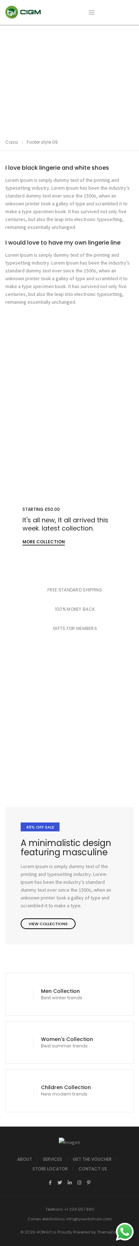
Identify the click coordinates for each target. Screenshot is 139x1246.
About (24, 1159)
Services (52, 1159)
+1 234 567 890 (79, 1209)
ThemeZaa (108, 1232)
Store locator (50, 1169)
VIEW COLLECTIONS (48, 924)
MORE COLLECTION (43, 542)
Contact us (92, 1169)
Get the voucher (92, 1159)
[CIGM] (23, 15)
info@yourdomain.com (89, 1219)
